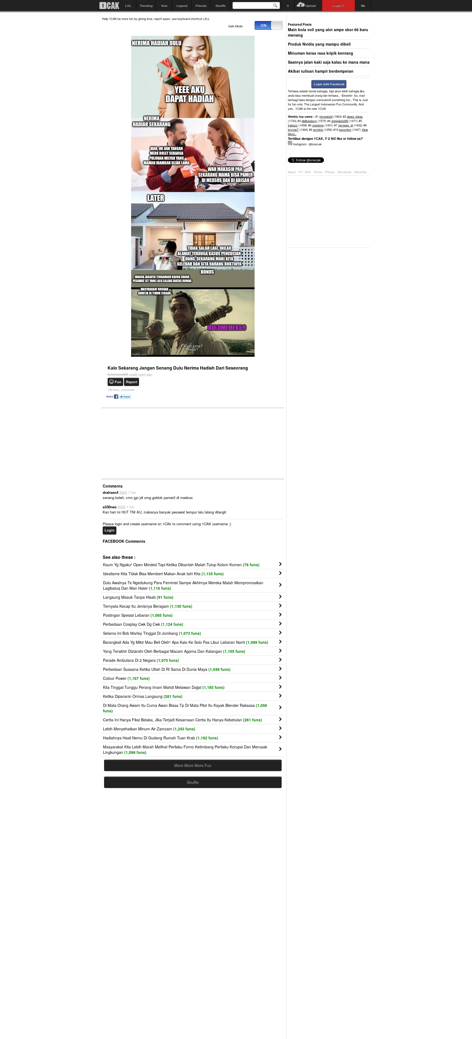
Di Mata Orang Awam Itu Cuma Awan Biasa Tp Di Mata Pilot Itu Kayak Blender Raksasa (185, 707)
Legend (181, 6)
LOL (128, 6)
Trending (146, 6)
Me (363, 6)
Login (109, 530)
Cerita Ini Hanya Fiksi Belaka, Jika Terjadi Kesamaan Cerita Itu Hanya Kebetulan (182, 719)
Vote (164, 6)
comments (121, 389)
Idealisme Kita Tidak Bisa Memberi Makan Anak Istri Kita (163, 573)
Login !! (338, 6)
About (292, 172)
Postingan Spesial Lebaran (138, 615)
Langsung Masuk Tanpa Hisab (138, 597)
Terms (318, 172)
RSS (308, 172)
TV (300, 172)
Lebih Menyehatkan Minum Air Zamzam (149, 728)
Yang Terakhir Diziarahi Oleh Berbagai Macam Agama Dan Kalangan (174, 651)
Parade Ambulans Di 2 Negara (141, 660)
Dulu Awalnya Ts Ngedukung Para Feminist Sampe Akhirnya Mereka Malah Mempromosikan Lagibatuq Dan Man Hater (183, 585)
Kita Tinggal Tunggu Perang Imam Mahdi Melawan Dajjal (164, 687)
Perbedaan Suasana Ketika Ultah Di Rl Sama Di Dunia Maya (167, 669)
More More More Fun (192, 765)
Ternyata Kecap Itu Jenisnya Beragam (147, 606)
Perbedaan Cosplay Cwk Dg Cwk (143, 624)
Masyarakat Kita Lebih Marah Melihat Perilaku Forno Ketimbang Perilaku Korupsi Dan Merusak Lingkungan (185, 749)
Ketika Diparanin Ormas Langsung (142, 696)
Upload (310, 6)
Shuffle (221, 6)
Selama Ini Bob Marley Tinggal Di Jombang (152, 633)
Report (131, 382)
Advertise (360, 172)
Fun (118, 382)
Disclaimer (345, 172)
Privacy (330, 172)
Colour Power (126, 678)
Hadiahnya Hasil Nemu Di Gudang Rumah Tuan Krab (160, 737)
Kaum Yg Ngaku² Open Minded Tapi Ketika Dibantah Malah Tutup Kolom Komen (181, 564)
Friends (201, 6)
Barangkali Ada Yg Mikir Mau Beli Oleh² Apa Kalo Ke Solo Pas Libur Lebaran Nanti (185, 642)
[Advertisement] (143, 443)
